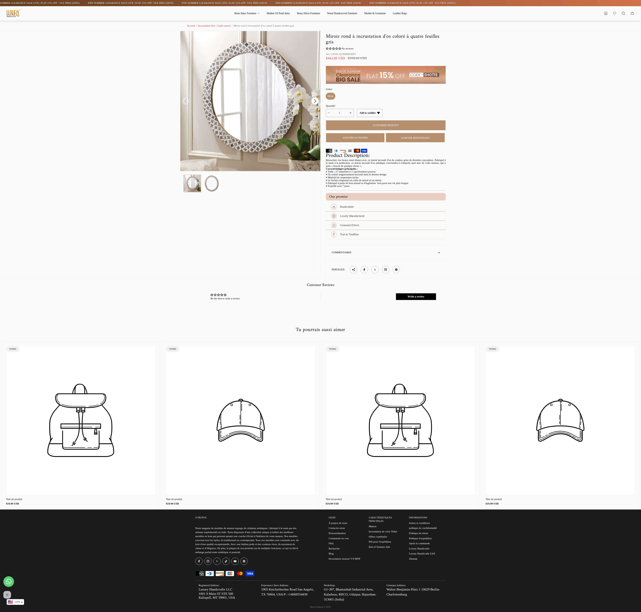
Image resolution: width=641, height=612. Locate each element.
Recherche (334, 548)
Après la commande (419, 543)
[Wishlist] (614, 13)
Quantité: (330, 106)
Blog (331, 553)
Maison (372, 526)
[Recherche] (623, 13)
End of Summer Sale (379, 547)
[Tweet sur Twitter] (375, 269)
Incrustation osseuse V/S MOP (344, 558)
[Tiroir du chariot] (632, 13)
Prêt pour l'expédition (380, 541)
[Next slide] (315, 101)
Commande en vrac (339, 538)
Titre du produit (14, 499)
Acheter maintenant (415, 138)
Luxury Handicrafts (419, 548)
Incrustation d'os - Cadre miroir (214, 25)
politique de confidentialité (423, 528)
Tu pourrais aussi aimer (320, 329)
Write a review (416, 296)
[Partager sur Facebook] (364, 269)
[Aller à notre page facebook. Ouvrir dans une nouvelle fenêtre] (199, 561)
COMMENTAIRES (341, 252)
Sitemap (413, 558)
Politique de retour (418, 533)
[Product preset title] (81, 420)
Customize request (386, 125)
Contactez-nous (337, 528)
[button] (333, 48)
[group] (192, 183)
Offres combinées (378, 536)
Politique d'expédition (420, 538)
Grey (330, 96)
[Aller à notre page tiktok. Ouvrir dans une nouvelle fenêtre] (226, 561)
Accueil (191, 25)
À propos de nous (338, 523)
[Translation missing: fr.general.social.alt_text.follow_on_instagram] (385, 269)
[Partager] (353, 269)
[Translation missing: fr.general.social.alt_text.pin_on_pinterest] (396, 269)
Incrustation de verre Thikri (383, 531)
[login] (605, 13)
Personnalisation (337, 533)
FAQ (331, 543)
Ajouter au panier (355, 137)
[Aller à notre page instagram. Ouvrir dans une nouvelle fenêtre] (208, 561)
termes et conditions (419, 523)
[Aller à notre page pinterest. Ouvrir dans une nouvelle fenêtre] (244, 561)
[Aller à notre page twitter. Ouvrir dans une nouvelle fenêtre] (217, 561)
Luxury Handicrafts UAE (422, 553)
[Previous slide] (185, 101)
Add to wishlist (368, 113)
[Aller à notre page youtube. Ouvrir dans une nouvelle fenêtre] (235, 561)
